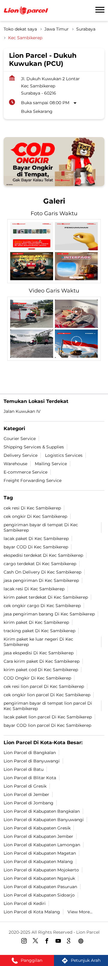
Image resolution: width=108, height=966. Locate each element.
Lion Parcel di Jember (26, 794)
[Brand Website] (82, 941)
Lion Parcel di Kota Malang (32, 911)
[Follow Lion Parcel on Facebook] (48, 941)
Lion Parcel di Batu (24, 769)
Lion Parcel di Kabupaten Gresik (37, 827)
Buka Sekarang (36, 111)
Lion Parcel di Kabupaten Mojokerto (41, 869)
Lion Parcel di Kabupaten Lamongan (42, 844)
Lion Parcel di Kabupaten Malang (38, 861)
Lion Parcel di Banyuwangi (32, 760)
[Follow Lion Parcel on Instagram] (25, 941)
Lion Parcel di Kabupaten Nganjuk (39, 878)
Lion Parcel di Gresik (25, 785)
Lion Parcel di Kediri (25, 903)
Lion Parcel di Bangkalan (30, 752)
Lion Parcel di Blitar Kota (30, 777)
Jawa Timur (56, 29)
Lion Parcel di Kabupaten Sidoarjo (39, 894)
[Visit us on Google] (71, 941)
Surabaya (85, 29)
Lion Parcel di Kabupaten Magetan (40, 853)
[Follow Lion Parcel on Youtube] (59, 941)
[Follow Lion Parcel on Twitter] (37, 941)
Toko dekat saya (20, 29)
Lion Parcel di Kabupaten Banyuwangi (44, 819)
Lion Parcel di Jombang (28, 802)
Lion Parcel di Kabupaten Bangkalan (42, 811)
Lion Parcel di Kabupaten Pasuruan (40, 886)
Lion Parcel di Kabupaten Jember (38, 836)
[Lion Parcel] (26, 10)
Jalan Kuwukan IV (22, 411)
